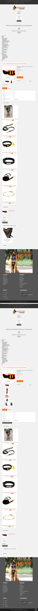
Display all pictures (5, 84)
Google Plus (6, 298)
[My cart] (19, 2)
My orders (5, 278)
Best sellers (21, 279)
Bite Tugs (3, 362)
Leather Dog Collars (4, 38)
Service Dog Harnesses (5, 47)
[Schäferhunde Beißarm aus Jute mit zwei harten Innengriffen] (7, 81)
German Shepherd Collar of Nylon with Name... (9, 168)
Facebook (6, 292)
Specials (21, 277)
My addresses (5, 280)
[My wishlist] (17, 2)
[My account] (15, 2)
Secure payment (22, 284)
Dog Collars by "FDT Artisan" (6, 40)
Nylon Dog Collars (4, 39)
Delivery (21, 282)
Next (14, 81)
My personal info (6, 282)
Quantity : (18, 74)
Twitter (6, 294)
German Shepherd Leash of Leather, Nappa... (9, 135)
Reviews (9, 88)
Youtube (6, 296)
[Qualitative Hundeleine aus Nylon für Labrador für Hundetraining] (8, 177)
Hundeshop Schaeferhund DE (19, 301)
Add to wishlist (19, 80)
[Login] (23, 2)
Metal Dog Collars (4, 39)
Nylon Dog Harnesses (5, 44)
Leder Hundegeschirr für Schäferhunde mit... (7, 240)
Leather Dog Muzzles (5, 49)
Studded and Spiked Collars (6, 41)
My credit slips (6, 279)
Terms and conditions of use (24, 283)
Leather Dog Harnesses (5, 44)
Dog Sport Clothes (4, 54)
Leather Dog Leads (4, 51)
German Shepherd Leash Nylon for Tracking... (9, 185)
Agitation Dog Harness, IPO (5, 45)
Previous (4, 81)
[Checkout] (21, 2)
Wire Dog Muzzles (4, 49)
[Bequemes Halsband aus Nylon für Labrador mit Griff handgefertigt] (8, 144)
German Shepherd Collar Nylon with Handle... (9, 152)
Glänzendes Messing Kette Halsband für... (9, 202)
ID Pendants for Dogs (5, 42)
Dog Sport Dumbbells (5, 57)
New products (22, 278)
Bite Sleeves (3, 58)
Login (4, 284)
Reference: (18, 70)
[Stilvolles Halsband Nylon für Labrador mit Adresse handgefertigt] (8, 161)
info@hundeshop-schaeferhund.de (28, 294)
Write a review (18, 372)
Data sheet (4, 88)
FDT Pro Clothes (4, 55)
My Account (5, 277)
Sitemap (21, 595)
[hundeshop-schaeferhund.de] (19, 7)
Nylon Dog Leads (4, 52)
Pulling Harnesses (4, 46)
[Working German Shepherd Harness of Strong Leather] (7, 232)
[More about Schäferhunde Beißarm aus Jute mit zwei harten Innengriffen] (4, 211)
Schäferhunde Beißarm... (12, 210)
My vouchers (5, 283)
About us (21, 285)
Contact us (21, 280)
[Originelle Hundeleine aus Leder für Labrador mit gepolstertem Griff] (8, 451)
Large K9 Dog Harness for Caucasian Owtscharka (10, 119)
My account (5, 274)
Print (31, 81)
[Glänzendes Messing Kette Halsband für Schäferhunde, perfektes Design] (8, 194)
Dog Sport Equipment (5, 56)
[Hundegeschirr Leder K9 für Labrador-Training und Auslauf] (8, 111)
